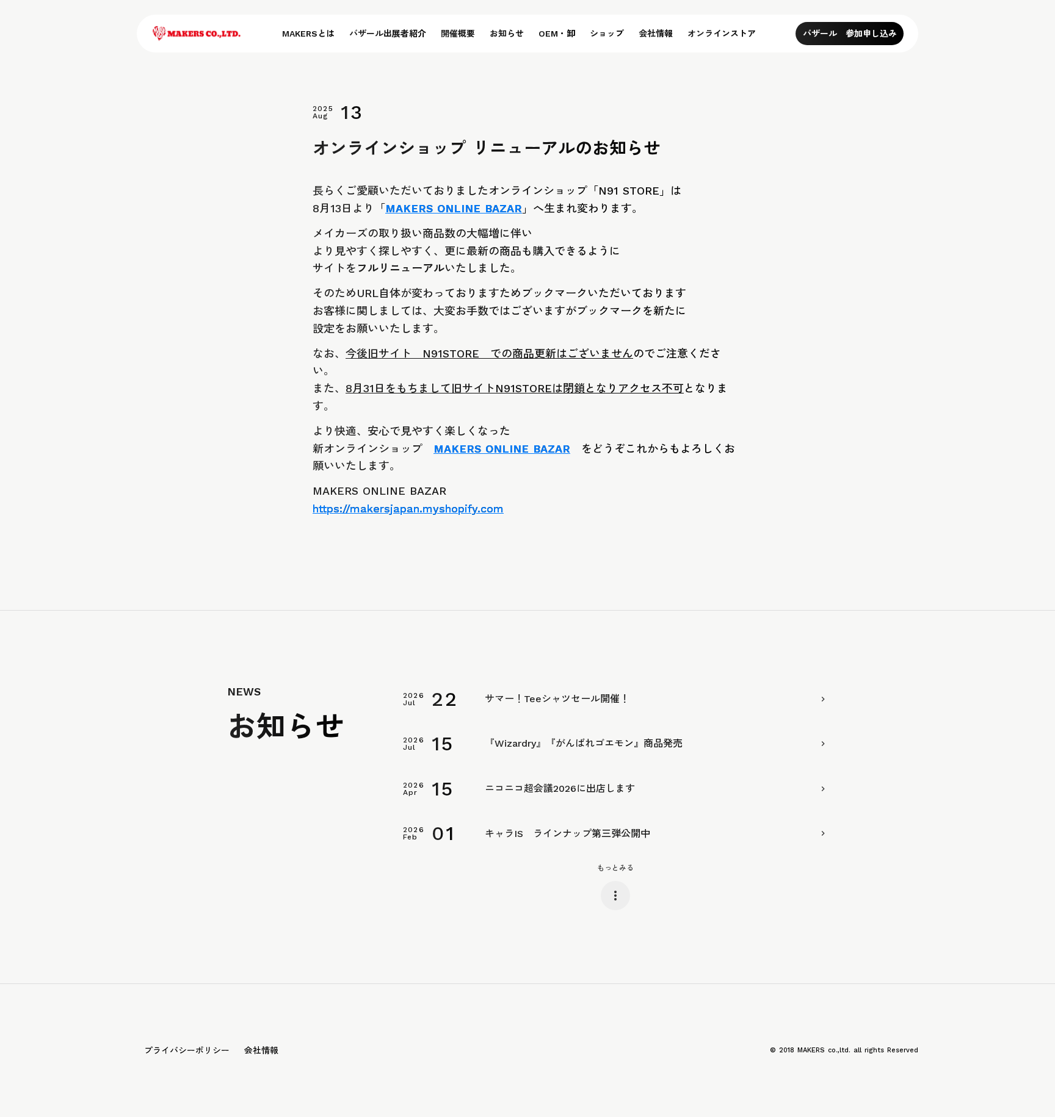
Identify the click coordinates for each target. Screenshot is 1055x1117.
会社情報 (261, 1050)
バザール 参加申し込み (850, 33)
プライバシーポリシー (187, 1050)
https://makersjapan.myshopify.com (408, 508)
